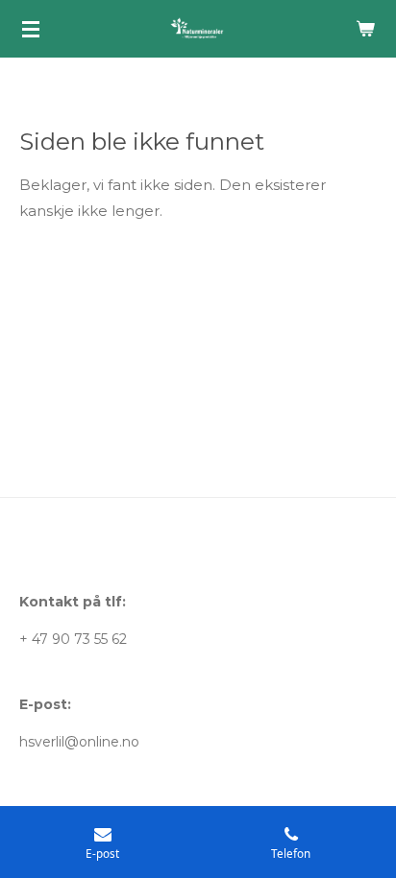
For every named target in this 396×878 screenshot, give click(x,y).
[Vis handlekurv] (365, 29)
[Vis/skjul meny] (31, 29)
